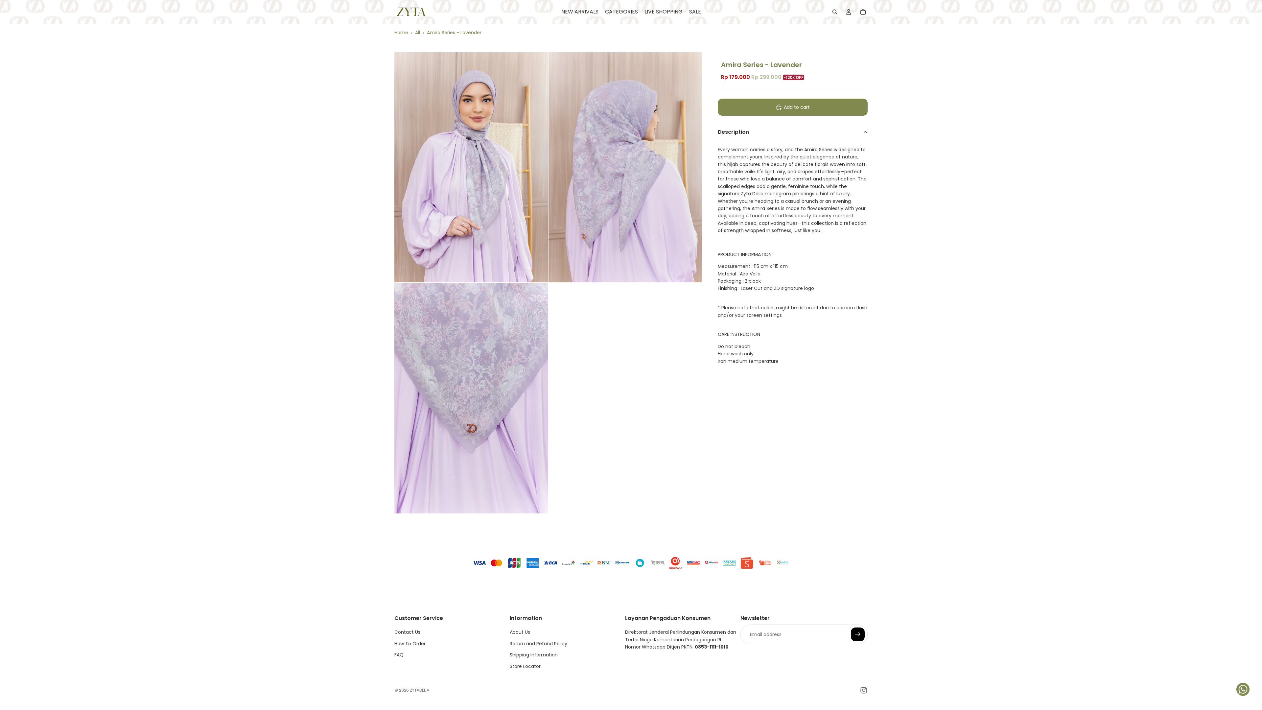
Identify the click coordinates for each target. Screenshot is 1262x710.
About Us (520, 632)
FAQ (399, 654)
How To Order (410, 643)
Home (401, 32)
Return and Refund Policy (538, 643)
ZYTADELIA (419, 690)
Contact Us (407, 632)
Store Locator (525, 666)
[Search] (835, 12)
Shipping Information (534, 654)
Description (733, 132)
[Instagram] (864, 690)
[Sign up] (858, 634)
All (417, 32)
